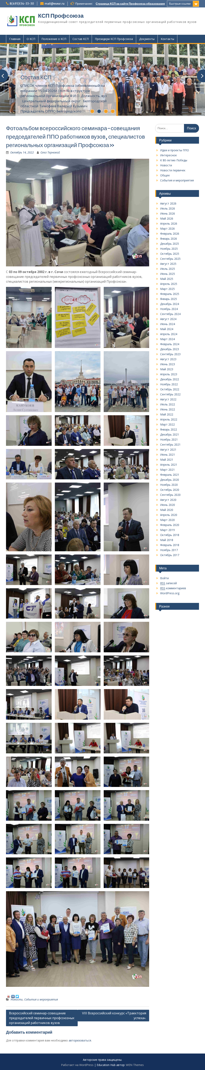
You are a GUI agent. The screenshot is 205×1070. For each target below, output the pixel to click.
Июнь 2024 (167, 324)
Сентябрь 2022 (170, 394)
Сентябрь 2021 (170, 444)
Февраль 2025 (169, 294)
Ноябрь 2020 (169, 485)
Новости (17, 999)
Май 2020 (166, 510)
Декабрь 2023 (169, 349)
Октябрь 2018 (169, 535)
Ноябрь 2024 (169, 309)
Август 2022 (168, 399)
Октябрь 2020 (169, 490)
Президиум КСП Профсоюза (114, 39)
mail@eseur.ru (54, 3)
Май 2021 (166, 459)
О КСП (31, 39)
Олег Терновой (50, 152)
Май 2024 (166, 329)
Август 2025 (168, 264)
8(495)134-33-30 (22, 3)
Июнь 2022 (167, 409)
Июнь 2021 (167, 454)
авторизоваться (80, 1040)
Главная (14, 39)
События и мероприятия (41, 999)
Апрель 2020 (168, 515)
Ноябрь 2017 (169, 550)
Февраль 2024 (169, 344)
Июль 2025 (167, 269)
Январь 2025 (168, 299)
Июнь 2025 (167, 274)
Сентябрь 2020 (170, 495)
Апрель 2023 (168, 374)
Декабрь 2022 (169, 379)
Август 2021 (168, 449)
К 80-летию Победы (173, 160)
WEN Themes (135, 1065)
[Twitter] (17, 995)
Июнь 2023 (167, 364)
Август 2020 (168, 500)
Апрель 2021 (168, 464)
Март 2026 (167, 228)
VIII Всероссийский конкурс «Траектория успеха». (114, 1015)
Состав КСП (80, 39)
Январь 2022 (168, 429)
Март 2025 (167, 289)
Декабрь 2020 (169, 480)
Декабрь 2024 (169, 304)
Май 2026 (166, 218)
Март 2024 (167, 339)
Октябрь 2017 (169, 555)
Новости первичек (172, 170)
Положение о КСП (53, 39)
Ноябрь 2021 (169, 439)
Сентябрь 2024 (170, 314)
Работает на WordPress (77, 1065)
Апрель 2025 (168, 284)
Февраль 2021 (169, 475)
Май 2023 (166, 369)
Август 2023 (168, 359)
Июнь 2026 (167, 213)
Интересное (168, 155)
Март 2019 (167, 530)
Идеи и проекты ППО (174, 150)
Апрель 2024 (168, 334)
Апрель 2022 (168, 419)
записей (168, 583)
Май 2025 (166, 279)
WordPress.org (169, 593)
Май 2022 (166, 414)
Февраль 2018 (169, 545)
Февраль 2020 (169, 525)
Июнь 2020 (167, 505)
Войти (164, 578)
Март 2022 (167, 424)
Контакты (167, 39)
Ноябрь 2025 (169, 249)
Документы (147, 39)
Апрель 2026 (168, 223)
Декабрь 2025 (169, 244)
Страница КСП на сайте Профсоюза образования (130, 3)
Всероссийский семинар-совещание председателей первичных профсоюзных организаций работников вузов (41, 1018)
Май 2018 (166, 540)
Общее (165, 175)
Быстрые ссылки (180, 3)
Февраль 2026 (169, 233)
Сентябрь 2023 (170, 354)
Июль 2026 (167, 208)
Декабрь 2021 (169, 434)
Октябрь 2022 (169, 389)
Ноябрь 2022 (169, 384)
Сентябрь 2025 (170, 259)
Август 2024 (168, 319)
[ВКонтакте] (13, 995)
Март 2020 (167, 520)
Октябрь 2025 (169, 254)
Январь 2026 (168, 238)
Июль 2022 (167, 404)
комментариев (173, 588)
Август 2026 (168, 203)
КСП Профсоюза (61, 15)
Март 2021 (167, 470)
